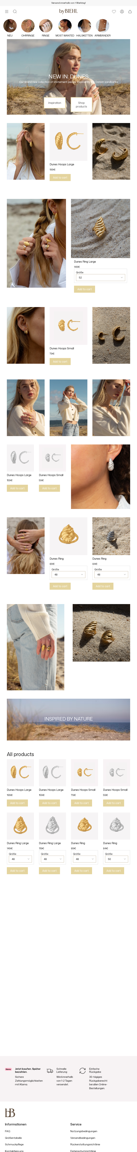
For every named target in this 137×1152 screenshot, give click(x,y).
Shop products (81, 104)
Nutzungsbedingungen (83, 1131)
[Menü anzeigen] (6, 11)
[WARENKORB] (130, 11)
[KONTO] (122, 11)
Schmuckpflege (14, 1144)
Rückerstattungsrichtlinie (85, 1144)
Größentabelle (13, 1138)
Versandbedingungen (82, 1138)
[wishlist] (114, 11)
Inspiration (54, 103)
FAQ (7, 1131)
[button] (15, 11)
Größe (79, 272)
